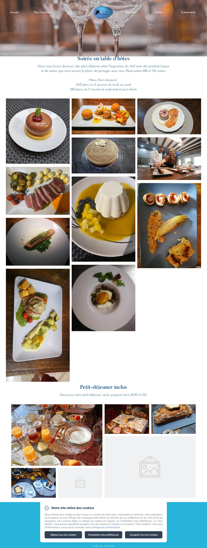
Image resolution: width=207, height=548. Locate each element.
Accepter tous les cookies (144, 534)
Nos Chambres (43, 12)
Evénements (188, 12)
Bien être (130, 12)
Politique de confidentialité (105, 527)
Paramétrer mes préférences (103, 534)
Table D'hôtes (75, 12)
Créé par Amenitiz (104, 546)
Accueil (14, 12)
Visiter (159, 12)
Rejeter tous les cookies (63, 534)
